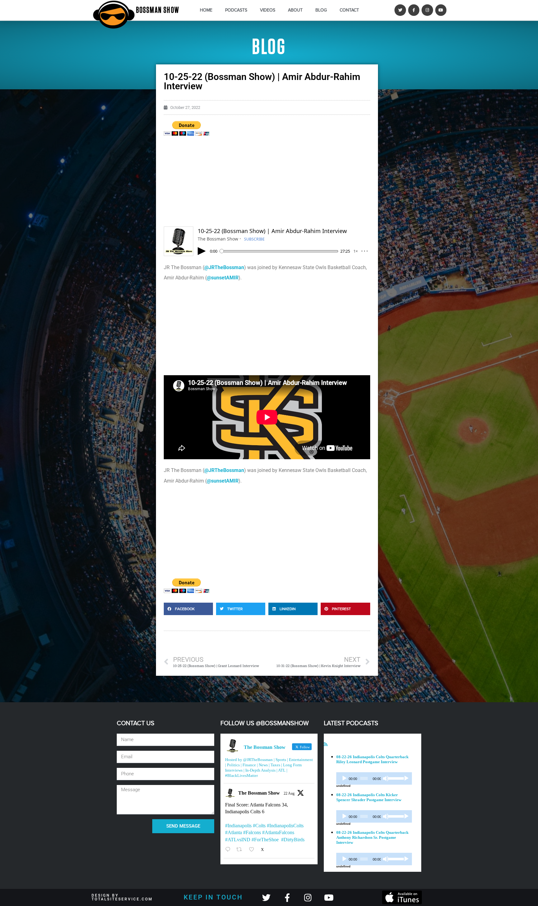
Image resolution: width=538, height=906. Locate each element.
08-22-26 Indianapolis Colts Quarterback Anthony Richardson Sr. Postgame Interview (372, 837)
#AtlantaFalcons (278, 832)
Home (206, 10)
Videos (267, 10)
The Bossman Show (259, 793)
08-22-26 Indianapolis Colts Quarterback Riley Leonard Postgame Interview (372, 759)
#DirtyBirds (292, 839)
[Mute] (386, 778)
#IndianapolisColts (285, 825)
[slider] (394, 777)
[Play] (344, 778)
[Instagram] (427, 10)
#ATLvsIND (237, 839)
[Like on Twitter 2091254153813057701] (253, 849)
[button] (188, 609)
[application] (374, 778)
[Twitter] (400, 10)
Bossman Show (157, 10)
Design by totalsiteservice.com (122, 897)
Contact (349, 10)
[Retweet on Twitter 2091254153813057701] (241, 849)
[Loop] (406, 778)
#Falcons (252, 832)
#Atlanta (233, 832)
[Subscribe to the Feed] (326, 744)
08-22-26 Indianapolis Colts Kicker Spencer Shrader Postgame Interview (368, 797)
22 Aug (289, 793)
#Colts (259, 825)
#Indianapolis (238, 825)
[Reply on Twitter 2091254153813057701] (229, 849)
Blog (321, 10)
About (295, 10)
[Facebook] (413, 10)
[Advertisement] (267, 182)
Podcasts (236, 10)
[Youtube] (440, 10)
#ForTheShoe (265, 839)
